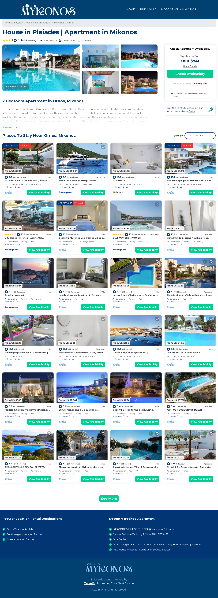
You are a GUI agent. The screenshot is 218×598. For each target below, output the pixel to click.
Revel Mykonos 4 (14, 295)
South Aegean (43, 22)
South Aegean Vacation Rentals (24, 534)
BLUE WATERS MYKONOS (127, 238)
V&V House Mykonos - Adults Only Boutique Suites (141, 549)
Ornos (70, 22)
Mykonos (59, 22)
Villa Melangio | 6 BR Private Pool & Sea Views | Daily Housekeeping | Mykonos (157, 544)
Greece (28, 22)
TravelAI (89, 583)
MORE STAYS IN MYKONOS (178, 9)
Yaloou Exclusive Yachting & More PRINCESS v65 (140, 534)
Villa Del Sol (119, 180)
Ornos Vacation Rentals (20, 529)
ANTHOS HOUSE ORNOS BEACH (184, 410)
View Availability (39, 192)
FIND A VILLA (148, 9)
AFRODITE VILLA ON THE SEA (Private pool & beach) (143, 529)
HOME (130, 9)
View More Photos (16, 86)
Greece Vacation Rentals (20, 539)
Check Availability (190, 74)
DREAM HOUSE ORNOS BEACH (183, 352)
